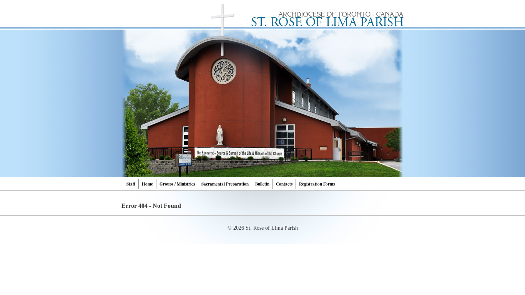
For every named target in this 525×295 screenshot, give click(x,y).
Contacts (284, 184)
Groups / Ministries (177, 184)
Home (147, 184)
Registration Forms (317, 184)
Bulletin (262, 184)
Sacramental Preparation (225, 184)
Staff (130, 184)
